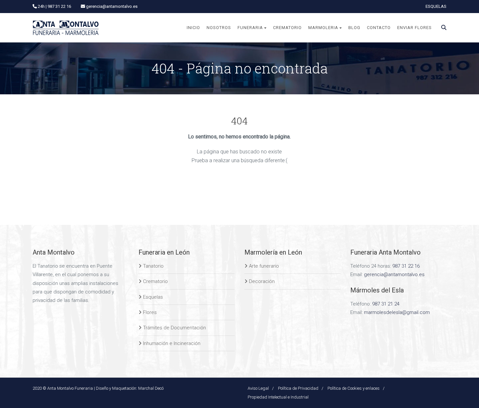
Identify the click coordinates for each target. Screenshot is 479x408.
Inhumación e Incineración (171, 343)
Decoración (262, 281)
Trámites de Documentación (174, 328)
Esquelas (153, 297)
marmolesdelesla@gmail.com (397, 312)
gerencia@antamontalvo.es (394, 274)
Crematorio (155, 281)
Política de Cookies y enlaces (353, 388)
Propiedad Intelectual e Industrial (278, 397)
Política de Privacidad (298, 388)
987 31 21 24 (385, 304)
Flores (150, 312)
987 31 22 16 (406, 266)
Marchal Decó (151, 388)
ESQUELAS (436, 6)
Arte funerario (264, 266)
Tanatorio (153, 266)
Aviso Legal (258, 388)
